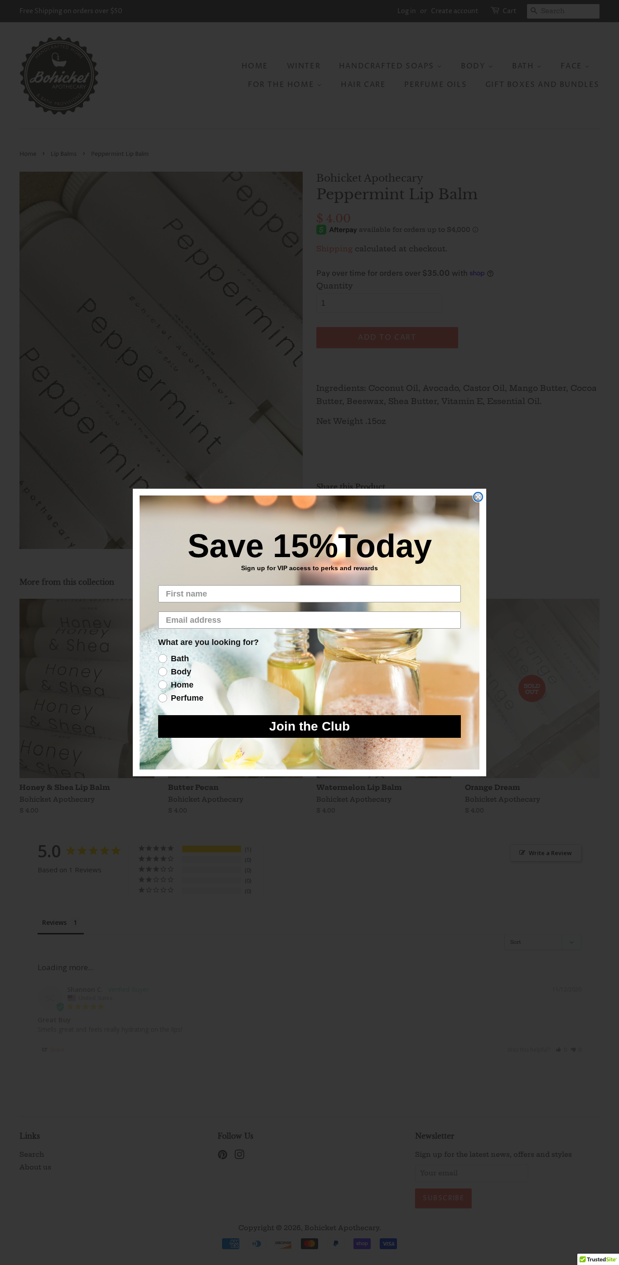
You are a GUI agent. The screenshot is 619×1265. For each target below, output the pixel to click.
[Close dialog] (478, 496)
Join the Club (309, 726)
